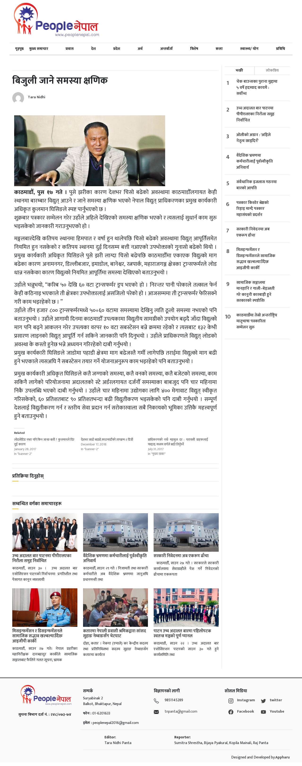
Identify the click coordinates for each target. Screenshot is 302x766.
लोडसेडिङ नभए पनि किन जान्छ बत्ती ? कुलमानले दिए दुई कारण (44, 442)
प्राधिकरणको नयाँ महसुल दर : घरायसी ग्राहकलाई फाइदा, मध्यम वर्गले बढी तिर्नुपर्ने (178, 442)
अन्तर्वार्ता (166, 49)
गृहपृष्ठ (19, 49)
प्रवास (70, 49)
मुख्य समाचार (38, 49)
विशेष (194, 49)
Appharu (282, 757)
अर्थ (140, 49)
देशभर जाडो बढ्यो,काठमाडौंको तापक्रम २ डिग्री (107, 439)
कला (219, 49)
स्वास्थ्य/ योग (249, 49)
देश (93, 49)
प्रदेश (116, 49)
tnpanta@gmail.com (181, 711)
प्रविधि (280, 49)
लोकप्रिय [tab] (272, 70)
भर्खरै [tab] (239, 70)
